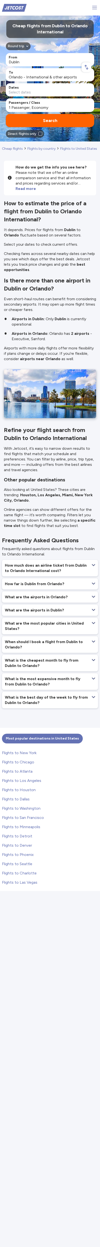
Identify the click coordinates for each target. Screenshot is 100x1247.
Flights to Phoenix (18, 854)
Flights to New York (19, 752)
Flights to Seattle (17, 864)
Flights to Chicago (18, 762)
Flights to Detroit (17, 836)
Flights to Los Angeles (21, 780)
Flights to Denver (17, 845)
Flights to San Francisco (23, 817)
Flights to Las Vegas (19, 882)
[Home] (14, 7)
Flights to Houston (19, 790)
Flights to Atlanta (17, 771)
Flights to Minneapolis (21, 827)
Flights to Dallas (16, 799)
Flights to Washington (21, 808)
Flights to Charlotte (19, 873)
